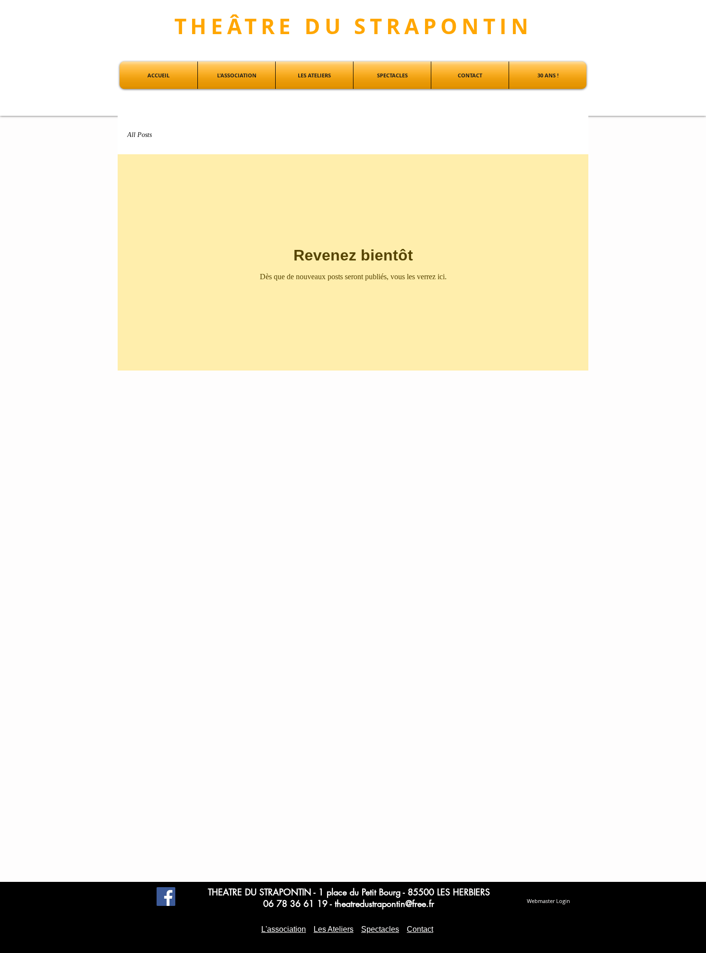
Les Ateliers (333, 929)
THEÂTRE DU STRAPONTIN (353, 26)
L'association (283, 929)
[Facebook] (166, 896)
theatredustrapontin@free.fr (384, 903)
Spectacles (380, 929)
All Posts (139, 134)
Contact (420, 929)
